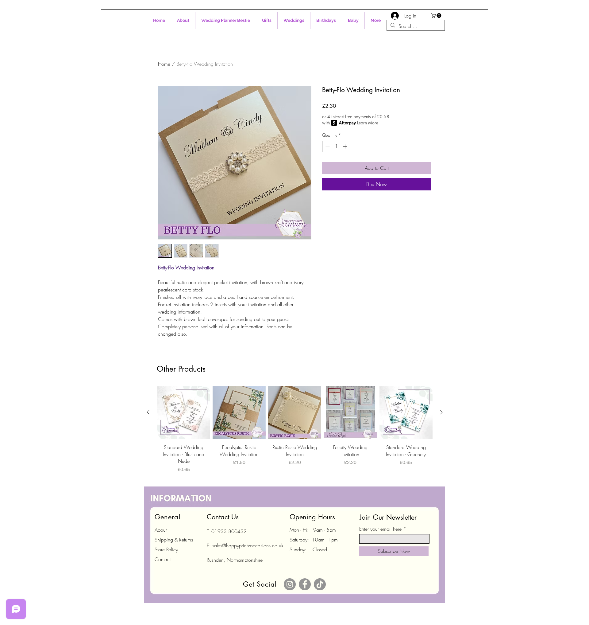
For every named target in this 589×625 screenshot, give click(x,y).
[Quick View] (183, 412)
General (168, 517)
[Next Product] (441, 412)
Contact (163, 559)
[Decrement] (327, 146)
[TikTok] (320, 584)
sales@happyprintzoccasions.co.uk (247, 545)
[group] (294, 429)
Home (164, 64)
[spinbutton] (336, 146)
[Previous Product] (148, 412)
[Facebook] (305, 584)
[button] (436, 15)
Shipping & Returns (174, 539)
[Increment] (345, 146)
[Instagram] (290, 584)
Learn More (367, 123)
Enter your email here (380, 528)
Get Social (260, 584)
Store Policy (166, 549)
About (161, 529)
